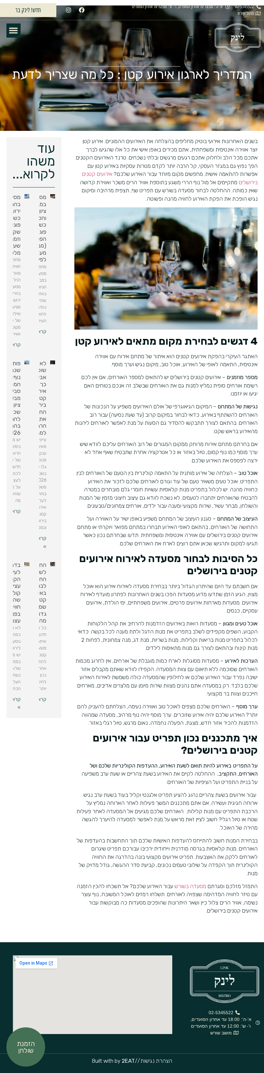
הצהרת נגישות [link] (156, 1061)
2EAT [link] (128, 1061)
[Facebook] (82, 10)
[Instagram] (68, 10)
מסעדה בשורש (190, 886)
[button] (13, 30)
